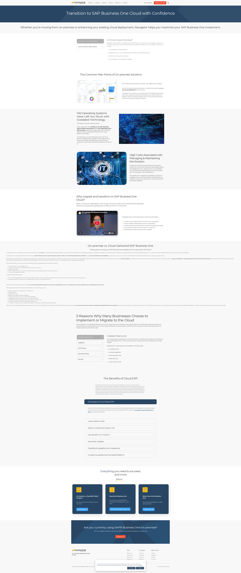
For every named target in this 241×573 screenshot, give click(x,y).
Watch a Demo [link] (158, 2)
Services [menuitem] (141, 559)
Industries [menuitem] (141, 555)
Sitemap (167, 566)
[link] (78, 2)
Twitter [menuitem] (153, 553)
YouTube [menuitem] (153, 559)
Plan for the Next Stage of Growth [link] (120, 499)
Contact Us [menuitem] (129, 559)
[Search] (168, 2)
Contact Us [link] (119, 536)
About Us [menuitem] (129, 553)
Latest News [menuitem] (130, 555)
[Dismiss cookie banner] (143, 562)
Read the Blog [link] (87, 499)
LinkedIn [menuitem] (153, 557)
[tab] (90, 41)
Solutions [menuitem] (141, 557)
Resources (119, 479)
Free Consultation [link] (148, 2)
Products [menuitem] (141, 553)
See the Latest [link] (153, 499)
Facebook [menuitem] (153, 555)
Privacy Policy (140, 565)
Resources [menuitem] (129, 557)
